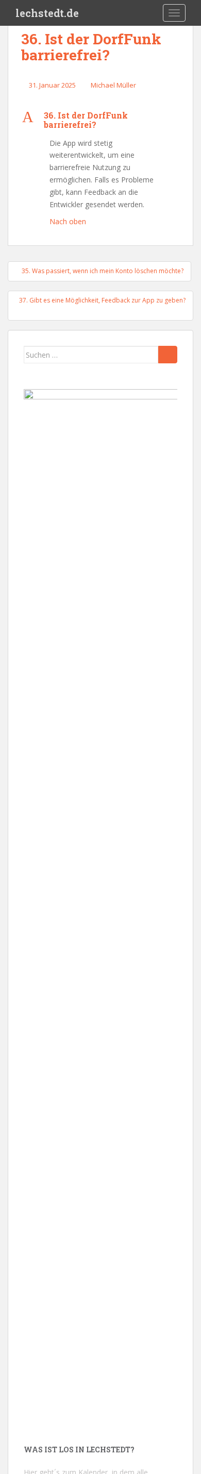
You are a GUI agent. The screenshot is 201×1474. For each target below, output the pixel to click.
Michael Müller (113, 85)
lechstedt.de (47, 13)
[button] (100, 119)
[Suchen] (167, 354)
